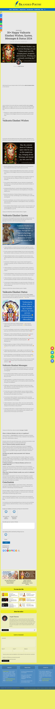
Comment (4, 638)
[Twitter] (6, 550)
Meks (11, 687)
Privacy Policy (26, 688)
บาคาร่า (53, 688)
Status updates (30, 294)
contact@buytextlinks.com (10, 678)
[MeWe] (1, 22)
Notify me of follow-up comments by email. (11, 657)
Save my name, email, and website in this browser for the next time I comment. (19, 654)
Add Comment (17, 41)
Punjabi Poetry (37, 9)
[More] (16, 550)
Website (26, 648)
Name (3, 648)
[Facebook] (4, 550)
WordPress (18, 687)
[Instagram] (12, 550)
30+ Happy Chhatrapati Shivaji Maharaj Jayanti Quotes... (13, 600)
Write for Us (46, 688)
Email (14, 648)
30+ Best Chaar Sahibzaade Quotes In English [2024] (12, 606)
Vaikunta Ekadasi (11, 484)
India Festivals (18, 30)
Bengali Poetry (23, 9)
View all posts (5, 630)
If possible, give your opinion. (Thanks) (10, 521)
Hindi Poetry (15, 9)
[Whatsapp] (10, 550)
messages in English (24, 430)
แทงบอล (50, 688)
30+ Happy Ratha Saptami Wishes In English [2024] (30, 600)
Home (10, 9)
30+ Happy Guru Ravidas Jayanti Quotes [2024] (30, 595)
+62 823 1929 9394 (9, 680)
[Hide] (0, 32)
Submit (6, 542)
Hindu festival (14, 435)
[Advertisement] (19, 20)
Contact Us (42, 688)
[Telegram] (14, 550)
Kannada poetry (30, 9)
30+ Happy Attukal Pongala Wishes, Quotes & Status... (13, 595)
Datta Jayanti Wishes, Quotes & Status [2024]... (30, 605)
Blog (42, 9)
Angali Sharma (24, 41)
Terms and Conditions (32, 688)
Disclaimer (38, 688)
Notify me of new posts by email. (9, 659)
